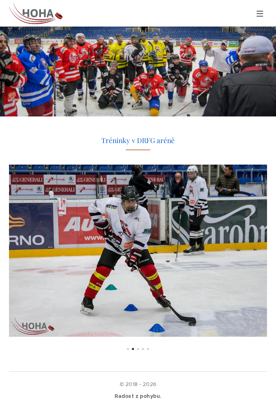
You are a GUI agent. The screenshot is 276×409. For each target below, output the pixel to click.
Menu (260, 13)
